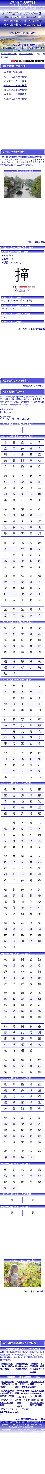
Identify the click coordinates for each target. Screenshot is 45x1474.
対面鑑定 (26, 1387)
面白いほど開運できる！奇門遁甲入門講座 (37, 1402)
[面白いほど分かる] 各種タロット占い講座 (37, 1393)
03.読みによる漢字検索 (15, 85)
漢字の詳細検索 (33, 13)
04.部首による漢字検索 (15, 90)
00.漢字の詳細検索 (13, 72)
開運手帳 (40, 1422)
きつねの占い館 (35, 1424)
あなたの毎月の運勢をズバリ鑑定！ (7, 1366)
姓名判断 (5, 1422)
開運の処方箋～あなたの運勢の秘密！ (22, 1366)
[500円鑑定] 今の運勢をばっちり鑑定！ (7, 1384)
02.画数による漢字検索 (15, 81)
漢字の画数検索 (12, 17)
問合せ (33, 1427)
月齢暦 (27, 1400)
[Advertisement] (22, 125)
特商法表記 (23, 1427)
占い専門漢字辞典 (22, 2)
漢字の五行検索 (12, 24)
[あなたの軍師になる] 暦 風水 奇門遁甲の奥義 (7, 1393)
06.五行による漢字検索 (15, 99)
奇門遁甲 (30, 1422)
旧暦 (19, 1402)
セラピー (22, 1424)
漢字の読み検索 (33, 17)
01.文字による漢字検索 (15, 77)
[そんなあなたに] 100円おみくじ (7, 1411)
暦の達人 (22, 1397)
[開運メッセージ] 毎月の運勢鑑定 (7, 1402)
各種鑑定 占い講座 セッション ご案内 (37, 1384)
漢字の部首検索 (12, 20)
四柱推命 (14, 1422)
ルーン (14, 1424)
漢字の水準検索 (33, 20)
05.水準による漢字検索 (15, 94)
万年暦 (18, 1400)
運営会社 (13, 1427)
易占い (22, 1422)
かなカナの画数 (33, 24)
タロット (6, 1424)
